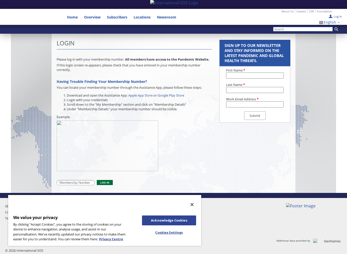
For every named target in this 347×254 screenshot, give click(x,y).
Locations (142, 17)
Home (72, 17)
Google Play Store (170, 95)
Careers (301, 11)
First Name (235, 70)
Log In (338, 16)
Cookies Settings (169, 232)
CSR (311, 11)
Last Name (235, 84)
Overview (92, 17)
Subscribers (117, 17)
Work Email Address (242, 99)
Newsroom (166, 17)
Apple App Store (140, 95)
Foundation (324, 11)
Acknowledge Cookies (169, 220)
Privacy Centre (111, 239)
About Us (287, 11)
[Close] (192, 204)
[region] (104, 220)
